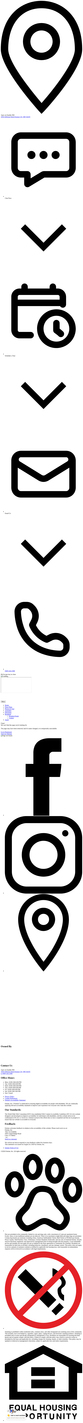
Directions (8, 712)
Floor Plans (8, 707)
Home (7, 705)
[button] (43, 1231)
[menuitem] (43, 705)
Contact (11, 718)
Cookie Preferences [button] (11, 1098)
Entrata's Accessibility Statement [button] (15, 1100)
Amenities (8, 711)
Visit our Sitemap (6, 734)
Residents (8, 714)
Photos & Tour (9, 709)
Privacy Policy (9, 1096)
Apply (7, 720)
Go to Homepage (6, 732)
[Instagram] (43, 893)
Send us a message (11, 1139)
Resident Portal (14, 716)
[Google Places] (43, 971)
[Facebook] (43, 815)
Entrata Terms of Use (11, 1148)
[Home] (12, 699)
